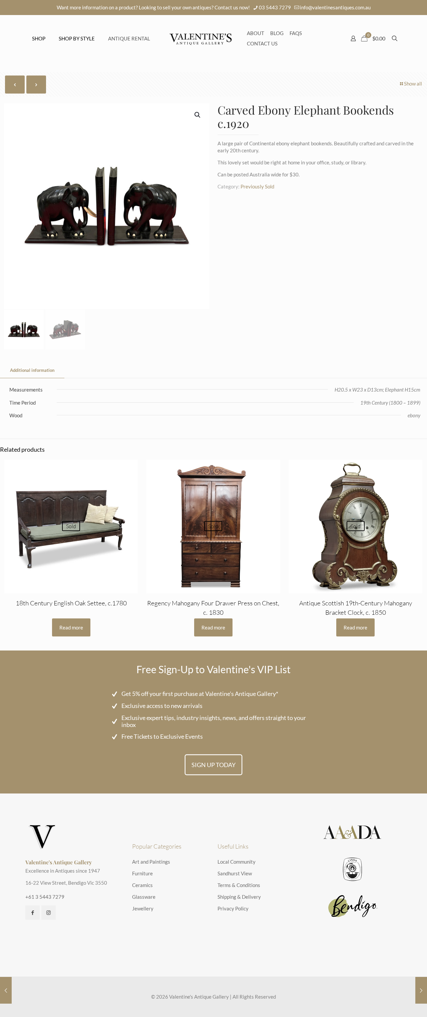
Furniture (142, 873)
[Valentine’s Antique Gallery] (200, 38)
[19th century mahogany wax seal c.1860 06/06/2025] (6, 990)
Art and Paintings (151, 862)
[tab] (32, 370)
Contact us (262, 43)
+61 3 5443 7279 (44, 897)
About (255, 33)
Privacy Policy (233, 908)
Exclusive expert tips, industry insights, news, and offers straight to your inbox (213, 721)
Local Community (237, 862)
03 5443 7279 (275, 7)
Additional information (32, 370)
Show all (413, 84)
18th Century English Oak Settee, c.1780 (71, 603)
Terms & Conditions (239, 885)
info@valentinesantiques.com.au (335, 7)
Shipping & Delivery (239, 897)
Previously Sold (257, 186)
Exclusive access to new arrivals (161, 705)
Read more (71, 627)
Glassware (143, 897)
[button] (197, 115)
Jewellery (142, 908)
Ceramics (142, 885)
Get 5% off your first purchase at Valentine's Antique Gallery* (199, 693)
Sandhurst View (235, 873)
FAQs (296, 33)
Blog (277, 33)
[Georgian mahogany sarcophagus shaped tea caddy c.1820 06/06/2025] (421, 990)
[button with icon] (32, 912)
